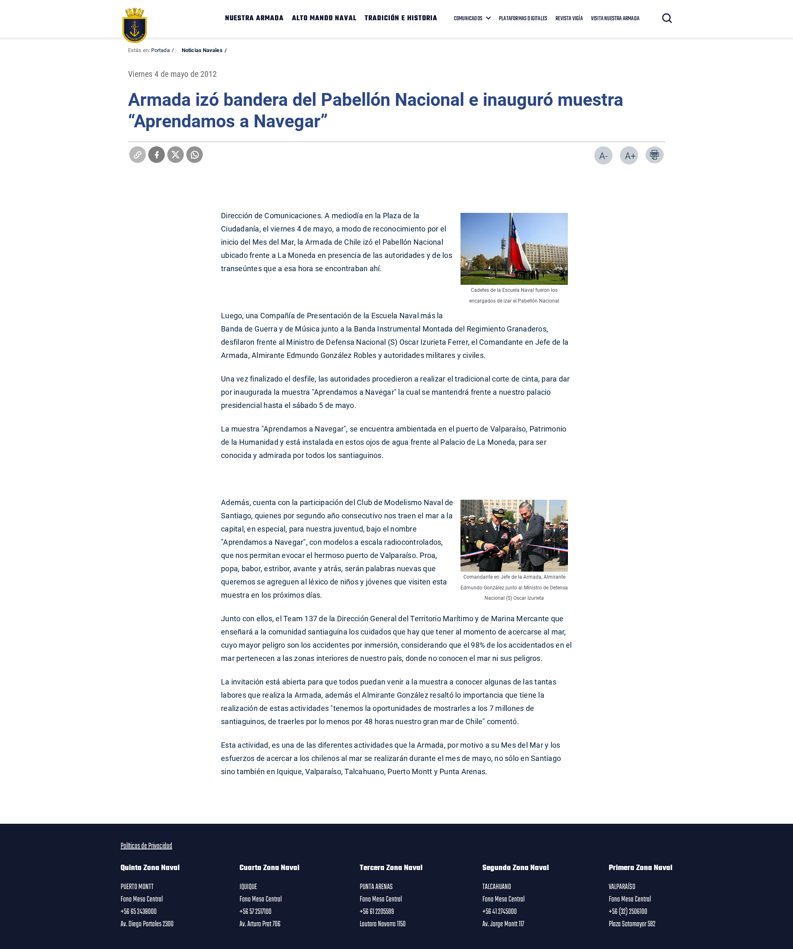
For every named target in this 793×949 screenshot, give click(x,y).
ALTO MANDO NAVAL (324, 18)
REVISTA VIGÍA (569, 18)
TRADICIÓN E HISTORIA (401, 18)
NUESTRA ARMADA (254, 18)
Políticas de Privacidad (146, 846)
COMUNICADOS (468, 18)
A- (603, 156)
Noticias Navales (202, 50)
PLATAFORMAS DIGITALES (523, 18)
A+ (630, 156)
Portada (160, 50)
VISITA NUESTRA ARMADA (615, 18)
